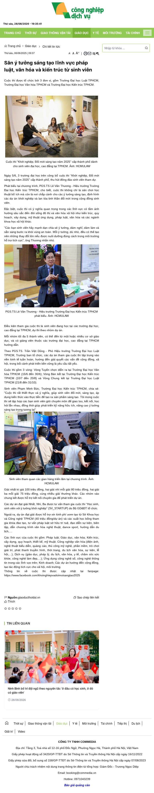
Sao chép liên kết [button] (88, 597)
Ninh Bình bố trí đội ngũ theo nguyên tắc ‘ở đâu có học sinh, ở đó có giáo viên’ (50, 690)
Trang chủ (12, 33)
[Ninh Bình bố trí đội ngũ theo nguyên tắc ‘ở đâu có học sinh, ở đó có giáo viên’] (52, 656)
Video (21, 731)
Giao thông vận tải (56, 33)
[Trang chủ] (78, 11)
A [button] (70, 53)
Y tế (96, 33)
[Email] (89, 53)
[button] (85, 53)
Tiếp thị (122, 723)
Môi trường (112, 33)
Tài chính (133, 33)
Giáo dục (82, 33)
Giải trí (9, 731)
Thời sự (31, 33)
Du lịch (136, 723)
